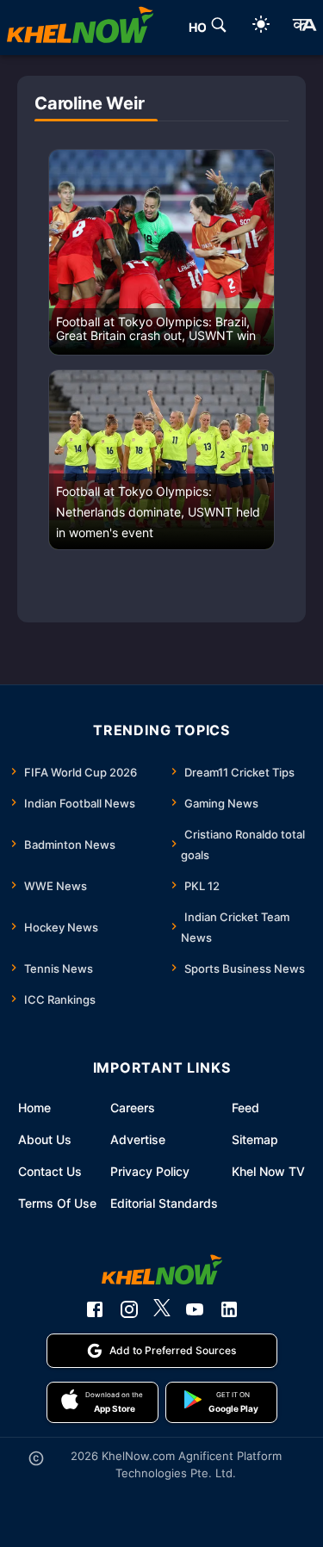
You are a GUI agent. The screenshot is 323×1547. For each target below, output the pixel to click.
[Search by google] (219, 27)
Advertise (137, 1139)
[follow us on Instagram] (129, 1309)
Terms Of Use (57, 1203)
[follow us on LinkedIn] (229, 1309)
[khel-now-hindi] (304, 27)
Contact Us (50, 1171)
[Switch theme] (260, 27)
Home (34, 1107)
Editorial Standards (164, 1203)
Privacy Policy (149, 1171)
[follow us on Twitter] (162, 1309)
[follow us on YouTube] (194, 1309)
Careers (132, 1107)
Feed (245, 1107)
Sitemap (255, 1139)
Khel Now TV (268, 1171)
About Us (44, 1139)
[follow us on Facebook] (94, 1309)
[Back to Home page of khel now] (80, 27)
